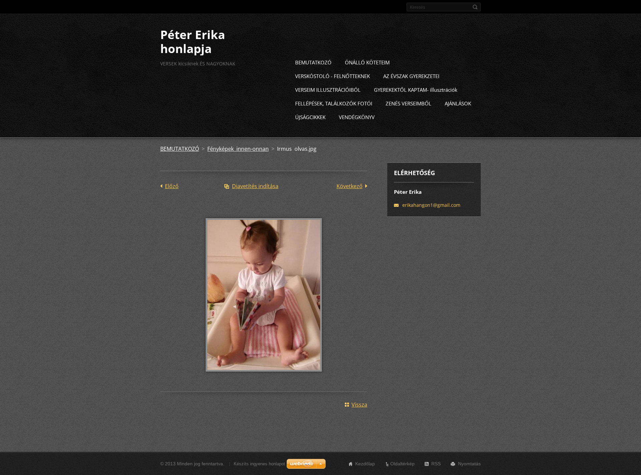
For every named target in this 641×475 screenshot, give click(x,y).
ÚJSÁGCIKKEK (310, 117)
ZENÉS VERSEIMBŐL (408, 103)
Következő (350, 186)
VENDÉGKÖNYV (357, 117)
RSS (436, 463)
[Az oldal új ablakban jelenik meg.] (264, 376)
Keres (475, 7)
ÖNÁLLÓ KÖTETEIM (367, 62)
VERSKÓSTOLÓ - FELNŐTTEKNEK (332, 76)
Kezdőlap (365, 463)
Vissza (359, 404)
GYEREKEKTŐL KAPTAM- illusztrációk (415, 89)
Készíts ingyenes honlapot (259, 463)
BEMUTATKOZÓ (313, 62)
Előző (172, 186)
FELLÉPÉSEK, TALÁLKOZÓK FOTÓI (333, 103)
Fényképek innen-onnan (238, 148)
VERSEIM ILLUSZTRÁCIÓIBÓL (328, 89)
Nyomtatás (469, 463)
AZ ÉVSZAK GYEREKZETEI (411, 76)
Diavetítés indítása (255, 186)
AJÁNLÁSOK (458, 103)
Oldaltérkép (402, 463)
